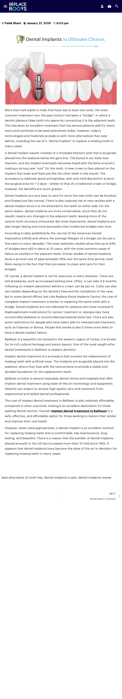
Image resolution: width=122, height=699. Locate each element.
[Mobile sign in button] (102, 6)
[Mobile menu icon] (5, 6)
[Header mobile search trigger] (117, 6)
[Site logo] (18, 7)
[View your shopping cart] (109, 6)
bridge (88, 115)
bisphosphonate (16, 312)
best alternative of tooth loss (22, 477)
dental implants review (94, 477)
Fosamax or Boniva (29, 327)
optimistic (67, 243)
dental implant (59, 141)
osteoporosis (92, 312)
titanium (11, 163)
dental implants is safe (60, 477)
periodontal (69, 317)
